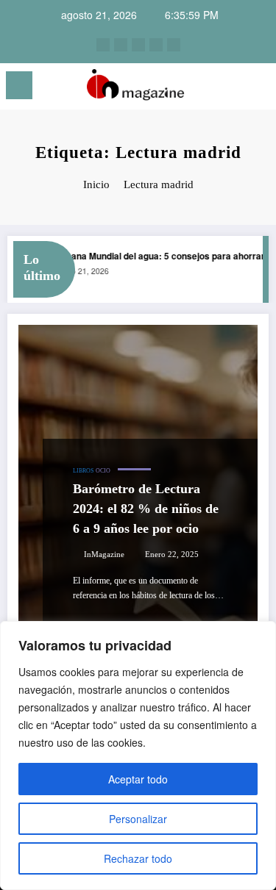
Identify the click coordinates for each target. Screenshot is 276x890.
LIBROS (83, 470)
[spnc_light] (258, 89)
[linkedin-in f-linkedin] (120, 44)
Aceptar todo (138, 779)
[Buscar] (232, 88)
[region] (138, 755)
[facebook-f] (156, 44)
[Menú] (19, 85)
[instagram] (103, 44)
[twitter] (138, 44)
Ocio (103, 470)
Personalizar (138, 818)
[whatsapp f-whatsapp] (173, 44)
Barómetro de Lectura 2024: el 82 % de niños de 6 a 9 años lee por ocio (146, 508)
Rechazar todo (138, 858)
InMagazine (104, 554)
